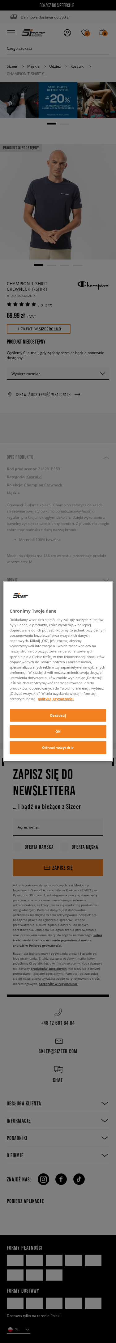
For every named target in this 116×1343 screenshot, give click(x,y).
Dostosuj (58, 715)
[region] (58, 671)
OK (58, 731)
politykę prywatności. (56, 698)
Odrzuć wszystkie (58, 747)
